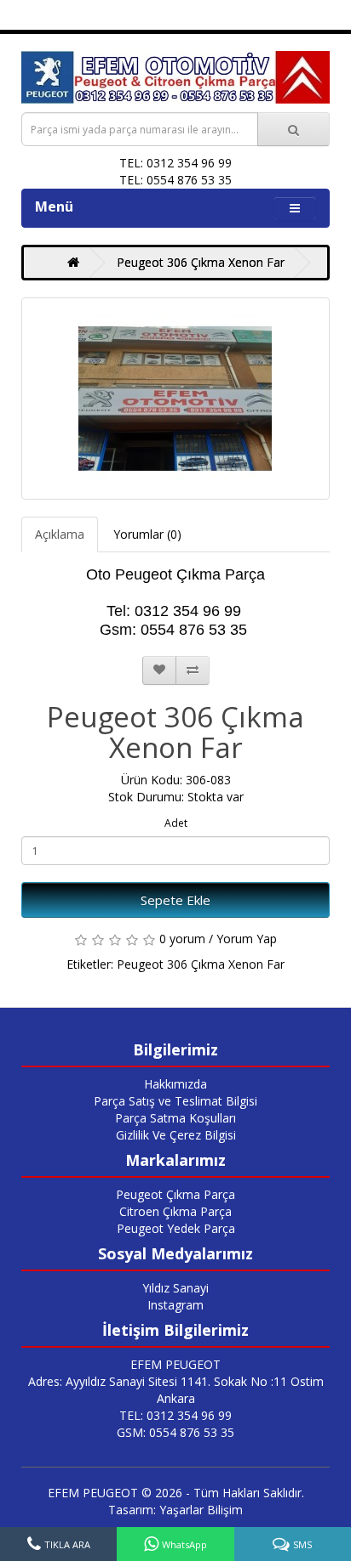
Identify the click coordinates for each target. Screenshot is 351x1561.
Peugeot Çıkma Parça (175, 1194)
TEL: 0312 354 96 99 (175, 1415)
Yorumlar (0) (147, 534)
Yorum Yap (246, 938)
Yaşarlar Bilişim (201, 1510)
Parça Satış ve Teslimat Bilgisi (175, 1101)
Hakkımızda (175, 1084)
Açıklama (59, 534)
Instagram (175, 1305)
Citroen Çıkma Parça (175, 1211)
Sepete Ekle (175, 899)
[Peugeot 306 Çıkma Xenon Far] (175, 398)
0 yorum (182, 938)
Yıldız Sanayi (175, 1288)
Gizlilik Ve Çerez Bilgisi (176, 1135)
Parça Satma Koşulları (175, 1118)
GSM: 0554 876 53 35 (175, 1432)
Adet (175, 823)
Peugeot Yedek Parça (176, 1228)
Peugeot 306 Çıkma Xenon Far (201, 262)
